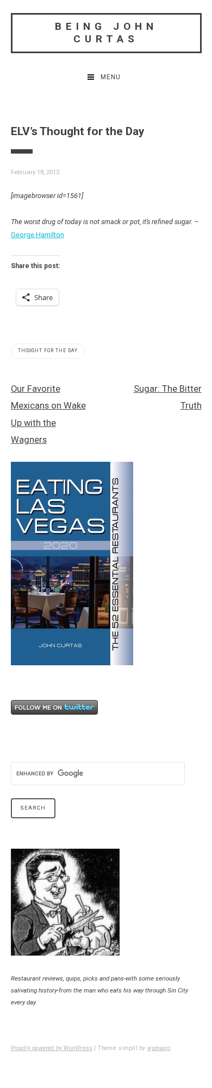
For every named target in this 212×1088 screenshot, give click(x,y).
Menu (111, 77)
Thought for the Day (48, 350)
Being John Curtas (106, 32)
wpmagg (158, 1048)
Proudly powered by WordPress (52, 1048)
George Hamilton (37, 235)
